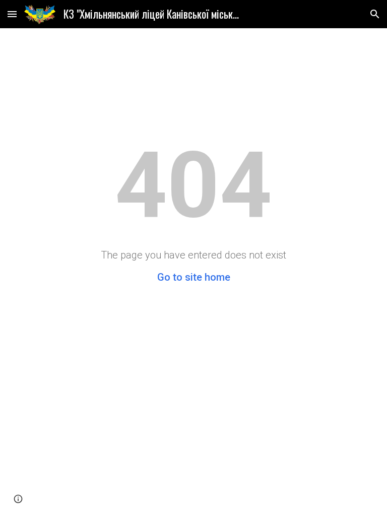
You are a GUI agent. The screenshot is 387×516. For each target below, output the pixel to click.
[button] (12, 14)
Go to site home (193, 277)
